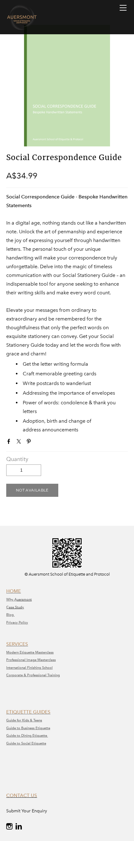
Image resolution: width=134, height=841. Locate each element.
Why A (11, 599)
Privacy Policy (17, 622)
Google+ (39, 443)
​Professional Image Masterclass (31, 660)
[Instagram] (9, 826)
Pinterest (30, 442)
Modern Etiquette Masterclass (30, 652)
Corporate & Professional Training (33, 675)
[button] (32, 490)
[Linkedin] (19, 826)
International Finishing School (29, 668)
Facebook (10, 442)
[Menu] (123, 8)
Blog (10, 615)
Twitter (20, 442)
